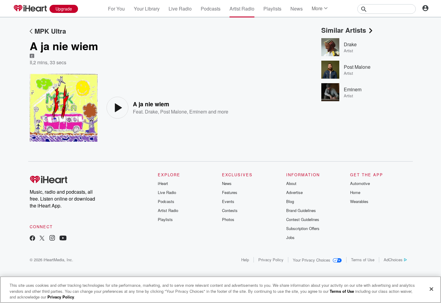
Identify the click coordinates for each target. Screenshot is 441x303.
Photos (228, 219)
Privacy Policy (271, 259)
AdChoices (393, 259)
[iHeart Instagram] (52, 238)
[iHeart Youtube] (63, 238)
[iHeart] (30, 9)
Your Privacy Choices (311, 260)
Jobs (290, 237)
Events (228, 201)
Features (229, 192)
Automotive (360, 183)
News (296, 8)
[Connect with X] (42, 238)
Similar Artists (343, 30)
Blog (290, 201)
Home (355, 192)
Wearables (359, 201)
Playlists (272, 8)
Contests (230, 210)
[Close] (431, 288)
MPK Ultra (50, 31)
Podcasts (210, 8)
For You (116, 8)
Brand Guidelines (301, 210)
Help (245, 259)
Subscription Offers (303, 228)
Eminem (198, 111)
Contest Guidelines (302, 219)
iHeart (163, 183)
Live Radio (180, 8)
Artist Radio (242, 8)
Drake (151, 111)
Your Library (147, 8)
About (291, 183)
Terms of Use (362, 259)
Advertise (294, 192)
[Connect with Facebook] (32, 238)
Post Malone (173, 111)
